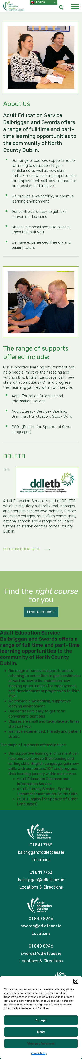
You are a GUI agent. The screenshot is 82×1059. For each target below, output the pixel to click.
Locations (41, 859)
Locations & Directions (41, 887)
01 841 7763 (41, 844)
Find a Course (41, 612)
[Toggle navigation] (75, 7)
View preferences (41, 1043)
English (40, 2)
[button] (76, 981)
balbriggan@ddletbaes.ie (41, 852)
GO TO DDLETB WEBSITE (22, 549)
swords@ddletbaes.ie (41, 925)
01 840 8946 (41, 918)
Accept (41, 1020)
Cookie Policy (39, 1053)
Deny (41, 1032)
